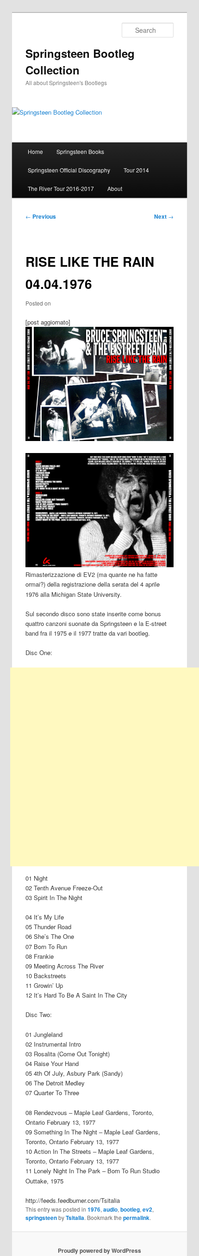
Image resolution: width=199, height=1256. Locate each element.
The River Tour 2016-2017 (61, 188)
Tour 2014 (136, 170)
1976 (93, 1209)
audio (110, 1209)
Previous (40, 216)
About (114, 188)
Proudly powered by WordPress (99, 1250)
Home (35, 151)
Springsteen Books (80, 151)
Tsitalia (75, 1217)
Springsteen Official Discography (69, 170)
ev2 (147, 1209)
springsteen (41, 1217)
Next (164, 216)
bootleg (130, 1209)
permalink (136, 1217)
